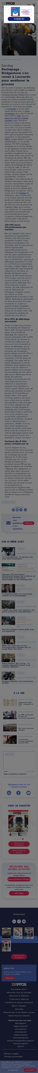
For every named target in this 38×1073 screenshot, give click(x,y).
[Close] (34, 5)
